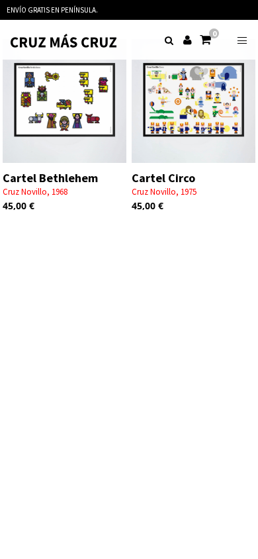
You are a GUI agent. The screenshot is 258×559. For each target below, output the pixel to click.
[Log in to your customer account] (188, 35)
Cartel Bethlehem (50, 177)
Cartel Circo (163, 177)
